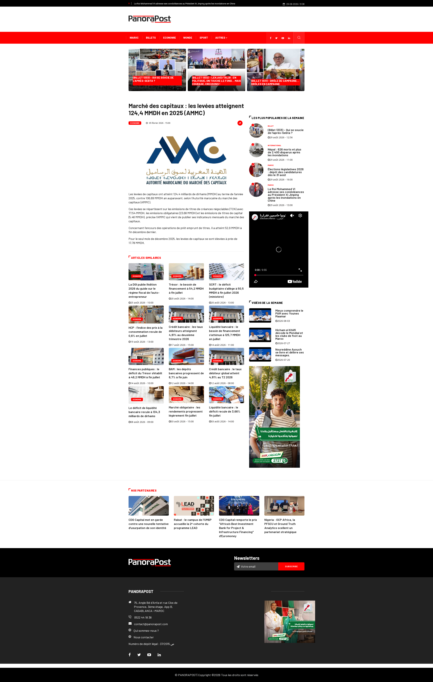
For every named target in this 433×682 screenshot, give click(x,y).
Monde (187, 37)
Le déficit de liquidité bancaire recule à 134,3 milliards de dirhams (144, 412)
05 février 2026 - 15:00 (159, 123)
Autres (220, 37)
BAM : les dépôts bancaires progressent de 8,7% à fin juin (186, 373)
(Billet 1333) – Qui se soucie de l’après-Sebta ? (154, 80)
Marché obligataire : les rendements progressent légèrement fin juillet (186, 411)
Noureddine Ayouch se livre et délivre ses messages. (289, 352)
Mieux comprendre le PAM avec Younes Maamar (289, 313)
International (274, 145)
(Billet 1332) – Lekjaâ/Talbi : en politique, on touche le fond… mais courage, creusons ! (216, 80)
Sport (204, 37)
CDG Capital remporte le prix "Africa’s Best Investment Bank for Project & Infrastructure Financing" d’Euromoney (238, 528)
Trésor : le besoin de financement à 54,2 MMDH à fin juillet (186, 288)
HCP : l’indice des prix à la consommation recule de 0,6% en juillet (146, 332)
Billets (151, 37)
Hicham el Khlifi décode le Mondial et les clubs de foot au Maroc (289, 334)
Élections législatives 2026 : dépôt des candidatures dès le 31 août (286, 172)
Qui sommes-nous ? (146, 630)
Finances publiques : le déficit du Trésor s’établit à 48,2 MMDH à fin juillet (145, 373)
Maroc (134, 37)
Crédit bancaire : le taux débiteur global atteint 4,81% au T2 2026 (225, 373)
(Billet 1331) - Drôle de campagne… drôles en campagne (275, 82)
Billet (271, 126)
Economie (169, 37)
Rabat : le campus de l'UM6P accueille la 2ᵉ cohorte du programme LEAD (193, 524)
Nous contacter (144, 637)
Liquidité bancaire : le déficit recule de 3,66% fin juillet (224, 411)
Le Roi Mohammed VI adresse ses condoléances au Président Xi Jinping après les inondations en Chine (184, 3)
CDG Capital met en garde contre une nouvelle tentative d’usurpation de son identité (149, 524)
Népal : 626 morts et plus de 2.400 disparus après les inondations (284, 152)
